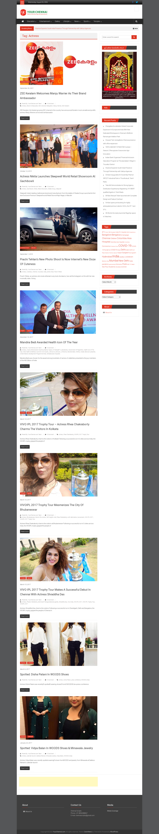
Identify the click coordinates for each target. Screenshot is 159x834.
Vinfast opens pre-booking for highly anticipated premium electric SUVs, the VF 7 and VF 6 (119, 207)
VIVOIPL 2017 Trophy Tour (81, 435)
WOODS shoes (85, 681)
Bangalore (107, 236)
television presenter (90, 353)
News (76, 21)
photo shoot (50, 273)
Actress (24, 107)
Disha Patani (67, 681)
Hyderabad (107, 258)
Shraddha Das (63, 603)
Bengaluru (116, 236)
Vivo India (70, 603)
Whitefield (118, 268)
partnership (112, 265)
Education (31, 21)
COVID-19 (124, 247)
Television (34, 83)
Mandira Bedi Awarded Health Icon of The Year (49, 343)
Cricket (23, 414)
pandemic (105, 265)
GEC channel (42, 107)
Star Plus (105, 268)
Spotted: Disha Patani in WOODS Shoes (44, 675)
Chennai (106, 239)
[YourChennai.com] (22, 21)
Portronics (119, 265)
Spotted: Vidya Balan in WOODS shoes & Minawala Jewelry (56, 749)
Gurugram (132, 254)
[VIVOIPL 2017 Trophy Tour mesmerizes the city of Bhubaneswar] (58, 476)
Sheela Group (51, 190)
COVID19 (114, 251)
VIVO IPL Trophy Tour (89, 603)
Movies (34, 249)
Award (29, 351)
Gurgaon (125, 254)
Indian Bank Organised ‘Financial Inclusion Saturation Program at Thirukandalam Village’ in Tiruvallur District (119, 162)
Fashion (23, 664)
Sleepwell (58, 190)
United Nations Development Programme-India (33, 355)
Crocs (118, 251)
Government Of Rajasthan (75, 351)
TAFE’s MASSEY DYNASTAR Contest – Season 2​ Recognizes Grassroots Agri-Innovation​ (117, 151)
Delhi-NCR (129, 251)
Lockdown (129, 258)
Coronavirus (106, 247)
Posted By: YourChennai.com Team (32, 105)
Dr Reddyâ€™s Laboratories (60, 351)
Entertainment (44, 21)
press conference (76, 681)
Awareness (133, 233)
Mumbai (113, 261)
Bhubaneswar (31, 518)
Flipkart (119, 254)
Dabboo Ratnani (41, 757)
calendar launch (31, 757)
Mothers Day (105, 262)
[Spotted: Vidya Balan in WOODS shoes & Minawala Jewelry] (58, 719)
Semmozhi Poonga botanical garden (48, 603)
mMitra (78, 353)
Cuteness (29, 273)
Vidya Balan (60, 757)
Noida (131, 262)
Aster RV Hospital (121, 233)
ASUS (127, 233)
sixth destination (72, 518)
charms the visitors (40, 518)
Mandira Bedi (71, 353)
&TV (103, 233)
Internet (35, 273)
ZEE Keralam (65, 107)
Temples (97, 21)
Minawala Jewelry (51, 757)
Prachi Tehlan (58, 273)
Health (23, 332)
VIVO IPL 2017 (89, 518)
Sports (86, 21)
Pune (124, 265)
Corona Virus (114, 247)
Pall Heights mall (51, 518)
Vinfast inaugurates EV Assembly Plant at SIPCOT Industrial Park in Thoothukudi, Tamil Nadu (118, 179)
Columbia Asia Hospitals (117, 243)
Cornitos (127, 243)
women (124, 268)
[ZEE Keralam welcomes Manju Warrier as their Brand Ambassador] (58, 64)
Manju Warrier (57, 107)
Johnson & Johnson (54, 353)
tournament (81, 518)
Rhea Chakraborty (69, 435)
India (115, 257)
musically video (42, 273)
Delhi (123, 251)
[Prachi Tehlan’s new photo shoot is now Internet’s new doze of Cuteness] (58, 230)
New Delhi (124, 261)
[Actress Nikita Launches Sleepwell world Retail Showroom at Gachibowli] (58, 147)
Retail (29, 166)
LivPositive (64, 353)
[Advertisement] (58, 783)
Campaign (125, 236)
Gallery (57, 21)
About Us (108, 314)
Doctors (107, 254)
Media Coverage (112, 812)
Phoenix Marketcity (32, 603)
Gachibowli (30, 190)
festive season (113, 254)
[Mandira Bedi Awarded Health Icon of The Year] (58, 313)
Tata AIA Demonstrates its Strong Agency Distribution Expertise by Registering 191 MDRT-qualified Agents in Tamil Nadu (119, 190)
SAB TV (129, 265)
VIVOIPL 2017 (24, 605)
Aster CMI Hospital (110, 233)
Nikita (35, 190)
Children (114, 240)
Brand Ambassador (32, 107)
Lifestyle (66, 21)
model (82, 353)
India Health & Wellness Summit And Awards (35, 353)
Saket (133, 265)
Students (111, 268)
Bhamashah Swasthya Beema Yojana (41, 351)
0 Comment (50, 105)
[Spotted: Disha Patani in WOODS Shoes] (58, 645)
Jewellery (121, 258)
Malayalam (49, 107)
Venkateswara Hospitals (53, 355)
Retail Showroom (42, 190)
